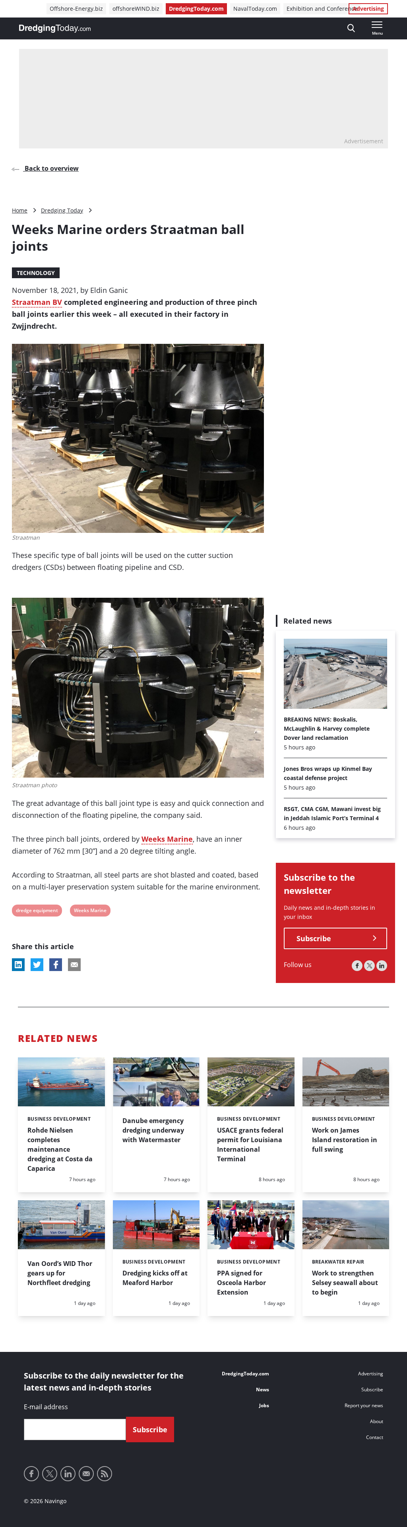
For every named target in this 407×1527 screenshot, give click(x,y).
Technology (36, 273)
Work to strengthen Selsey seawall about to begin (345, 1283)
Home (19, 210)
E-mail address (46, 1406)
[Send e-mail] (86, 1473)
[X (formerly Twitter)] (369, 965)
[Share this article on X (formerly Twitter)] (37, 964)
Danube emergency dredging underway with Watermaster (153, 1130)
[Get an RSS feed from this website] (104, 1473)
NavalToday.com (255, 8)
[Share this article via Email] (74, 964)
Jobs (264, 1405)
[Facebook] (357, 965)
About (376, 1421)
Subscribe (314, 938)
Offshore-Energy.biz (76, 8)
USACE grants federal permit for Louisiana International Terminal (250, 1144)
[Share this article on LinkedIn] (18, 964)
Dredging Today (62, 210)
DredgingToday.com (196, 8)
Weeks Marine (167, 839)
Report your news (364, 1405)
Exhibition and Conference (322, 8)
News (262, 1389)
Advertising (368, 8)
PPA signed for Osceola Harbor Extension (241, 1283)
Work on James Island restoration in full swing (344, 1140)
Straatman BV (37, 302)
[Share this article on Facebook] (55, 964)
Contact (374, 1437)
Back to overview (51, 168)
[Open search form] (351, 28)
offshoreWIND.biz (135, 8)
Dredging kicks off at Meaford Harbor (155, 1278)
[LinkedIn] (381, 965)
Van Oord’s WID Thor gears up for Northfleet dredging (59, 1273)
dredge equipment (37, 912)
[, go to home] (55, 29)
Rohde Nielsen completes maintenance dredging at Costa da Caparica (60, 1149)
